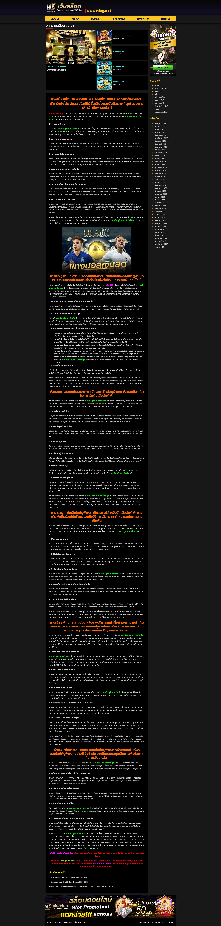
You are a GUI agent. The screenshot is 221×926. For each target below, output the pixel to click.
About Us (155, 922)
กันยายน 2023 (160, 182)
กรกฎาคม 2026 (161, 123)
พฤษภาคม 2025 (161, 152)
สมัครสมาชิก (143, 18)
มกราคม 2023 (160, 205)
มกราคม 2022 (160, 241)
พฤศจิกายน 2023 (161, 176)
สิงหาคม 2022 (160, 220)
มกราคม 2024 (160, 170)
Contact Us (144, 922)
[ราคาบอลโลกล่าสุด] (71, 47)
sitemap (165, 18)
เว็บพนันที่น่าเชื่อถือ (162, 106)
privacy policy (168, 922)
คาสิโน (157, 85)
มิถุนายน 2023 (160, 191)
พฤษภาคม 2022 (161, 229)
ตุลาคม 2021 (159, 247)
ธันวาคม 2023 (160, 173)
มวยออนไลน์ (159, 91)
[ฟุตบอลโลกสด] (104, 68)
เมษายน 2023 (160, 197)
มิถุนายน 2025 (160, 149)
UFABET (55, 18)
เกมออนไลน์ (159, 103)
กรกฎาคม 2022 (161, 223)
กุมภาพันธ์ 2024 (161, 167)
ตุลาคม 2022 (160, 214)
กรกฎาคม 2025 (161, 147)
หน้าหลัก (75, 18)
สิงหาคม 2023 (160, 185)
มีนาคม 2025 (160, 158)
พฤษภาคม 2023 (161, 194)
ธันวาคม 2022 (160, 208)
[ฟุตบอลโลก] (104, 83)
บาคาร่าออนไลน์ (160, 88)
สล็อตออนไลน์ (160, 97)
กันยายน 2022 (160, 217)
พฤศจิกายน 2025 (161, 138)
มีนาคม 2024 (160, 164)
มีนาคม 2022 (160, 235)
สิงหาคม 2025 (160, 144)
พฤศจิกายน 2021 (161, 244)
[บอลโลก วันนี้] (104, 53)
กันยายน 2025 (160, 141)
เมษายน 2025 (160, 155)
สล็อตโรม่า (96, 18)
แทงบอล (50, 66)
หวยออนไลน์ (159, 100)
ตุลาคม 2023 (160, 179)
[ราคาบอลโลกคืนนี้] (104, 37)
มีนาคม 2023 (160, 199)
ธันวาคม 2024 (160, 161)
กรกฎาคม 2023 (161, 188)
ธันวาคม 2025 (160, 135)
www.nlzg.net (98, 10)
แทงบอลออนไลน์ (60, 66)
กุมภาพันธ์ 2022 (161, 238)
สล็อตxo (158, 94)
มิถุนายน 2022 (160, 226)
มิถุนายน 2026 (160, 126)
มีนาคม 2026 (160, 129)
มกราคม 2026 (160, 132)
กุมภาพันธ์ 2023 (161, 202)
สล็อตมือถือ (119, 18)
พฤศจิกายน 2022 (161, 211)
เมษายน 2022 (160, 232)
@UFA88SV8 (71, 860)
